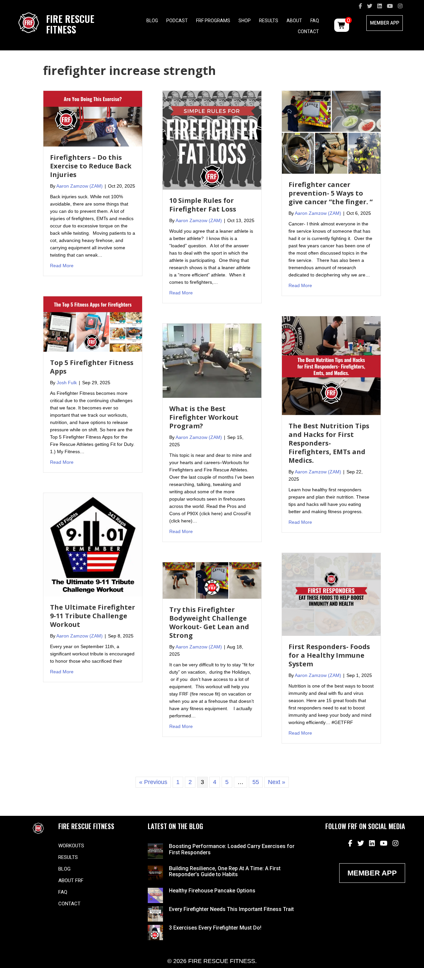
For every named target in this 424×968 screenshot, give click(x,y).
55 (255, 782)
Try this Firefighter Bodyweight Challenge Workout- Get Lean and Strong (209, 622)
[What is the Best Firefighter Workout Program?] (212, 360)
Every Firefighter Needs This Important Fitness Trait (231, 909)
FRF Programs (213, 20)
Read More (62, 265)
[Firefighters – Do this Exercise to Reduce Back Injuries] (92, 118)
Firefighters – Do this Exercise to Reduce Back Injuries (91, 166)
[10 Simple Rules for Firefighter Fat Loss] (212, 140)
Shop (244, 20)
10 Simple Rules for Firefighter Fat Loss (202, 204)
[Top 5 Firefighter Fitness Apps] (92, 323)
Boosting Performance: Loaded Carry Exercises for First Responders (231, 849)
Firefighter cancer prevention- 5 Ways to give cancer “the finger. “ (331, 193)
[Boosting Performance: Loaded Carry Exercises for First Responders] (155, 850)
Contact (308, 31)
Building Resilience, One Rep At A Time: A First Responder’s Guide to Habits (225, 871)
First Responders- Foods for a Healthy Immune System (329, 655)
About (294, 20)
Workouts (71, 846)
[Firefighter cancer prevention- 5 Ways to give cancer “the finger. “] (331, 132)
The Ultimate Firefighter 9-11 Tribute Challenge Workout (92, 616)
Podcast (177, 20)
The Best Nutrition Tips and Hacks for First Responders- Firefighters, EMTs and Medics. (329, 443)
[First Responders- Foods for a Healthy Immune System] (331, 593)
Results (268, 20)
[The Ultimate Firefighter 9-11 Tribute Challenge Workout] (92, 544)
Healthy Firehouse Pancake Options (212, 890)
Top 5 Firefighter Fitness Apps (91, 367)
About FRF (70, 880)
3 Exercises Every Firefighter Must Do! (215, 928)
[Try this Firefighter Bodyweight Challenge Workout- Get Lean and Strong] (212, 580)
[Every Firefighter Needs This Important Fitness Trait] (155, 913)
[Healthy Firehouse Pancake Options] (155, 894)
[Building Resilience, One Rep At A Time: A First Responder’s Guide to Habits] (155, 873)
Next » (276, 782)
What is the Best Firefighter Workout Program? (203, 417)
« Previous (153, 782)
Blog (152, 20)
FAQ (314, 20)
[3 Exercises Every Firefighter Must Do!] (155, 932)
